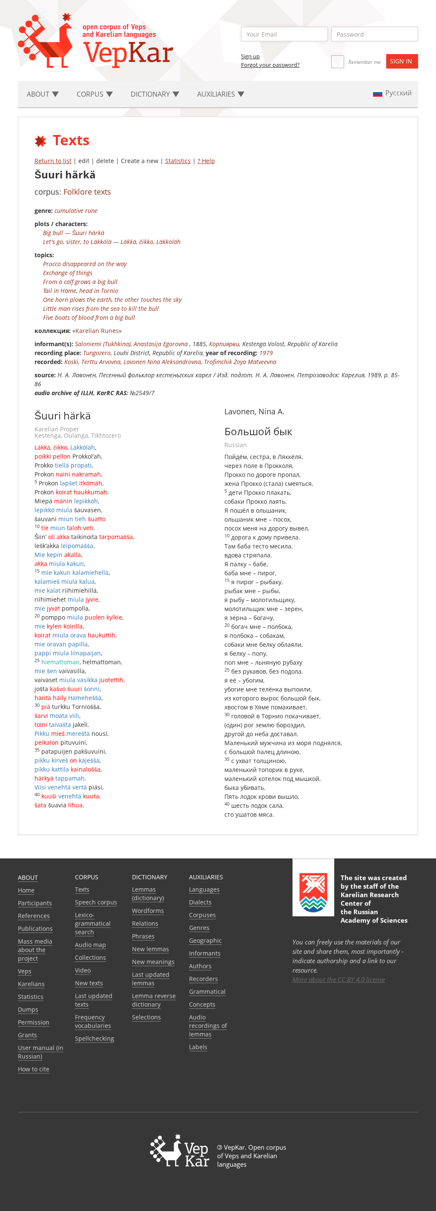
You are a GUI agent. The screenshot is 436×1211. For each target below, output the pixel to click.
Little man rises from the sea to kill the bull (101, 308)
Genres (199, 928)
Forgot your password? (270, 65)
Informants (205, 953)
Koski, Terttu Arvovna (92, 362)
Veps (25, 971)
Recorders (203, 979)
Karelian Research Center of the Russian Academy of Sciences (374, 907)
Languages (204, 889)
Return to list (53, 161)
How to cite (33, 1069)
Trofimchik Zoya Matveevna (240, 362)
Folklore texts (87, 192)
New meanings (153, 962)
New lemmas (150, 949)
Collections (90, 957)
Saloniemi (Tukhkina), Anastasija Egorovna (132, 344)
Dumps (28, 1009)
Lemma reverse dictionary (154, 1000)
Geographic (205, 940)
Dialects (200, 902)
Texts (82, 889)
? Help (206, 161)
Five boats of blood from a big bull (89, 317)
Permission (33, 1022)
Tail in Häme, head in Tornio (80, 291)
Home (26, 890)
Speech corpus (96, 902)
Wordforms (148, 911)
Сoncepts (202, 1004)
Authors (200, 966)
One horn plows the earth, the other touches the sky (112, 300)
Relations (145, 923)
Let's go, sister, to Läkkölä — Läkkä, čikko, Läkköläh (112, 242)
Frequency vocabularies (93, 1021)
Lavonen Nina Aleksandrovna (162, 362)
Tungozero (97, 353)
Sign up (250, 56)
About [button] (39, 94)
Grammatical (207, 991)
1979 (266, 353)
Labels (198, 1047)
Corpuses (202, 915)
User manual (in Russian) (40, 1052)
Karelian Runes (97, 331)
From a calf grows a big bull (80, 282)
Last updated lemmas (150, 978)
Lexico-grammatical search (93, 923)
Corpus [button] (91, 94)
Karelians (31, 984)
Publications (35, 928)
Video (83, 970)
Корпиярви (224, 344)
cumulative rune (76, 211)
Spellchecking (94, 1038)
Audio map (90, 945)
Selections (146, 1017)
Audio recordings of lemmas (208, 1025)
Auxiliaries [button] (217, 94)
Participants (35, 903)
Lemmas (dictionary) (148, 893)
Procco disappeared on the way (84, 264)
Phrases (143, 936)
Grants (27, 1035)
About (28, 877)
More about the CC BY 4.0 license (339, 979)
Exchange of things (67, 273)
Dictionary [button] (151, 94)
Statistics (178, 161)
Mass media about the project (35, 949)
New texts (89, 983)
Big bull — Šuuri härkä (73, 233)
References (34, 916)
